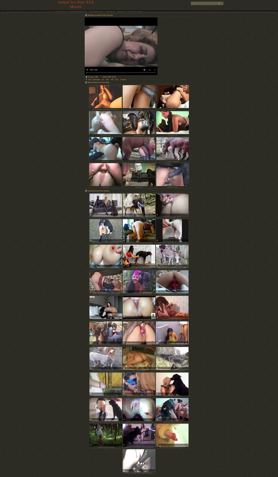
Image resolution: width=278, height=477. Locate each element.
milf (112, 79)
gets (107, 79)
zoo (102, 79)
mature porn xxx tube (134, 11)
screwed (123, 79)
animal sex (121, 11)
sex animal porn (60, 11)
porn (116, 79)
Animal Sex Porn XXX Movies (76, 4)
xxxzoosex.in (110, 11)
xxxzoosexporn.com (96, 11)
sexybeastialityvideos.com (78, 11)
